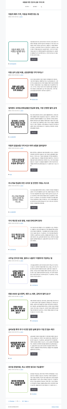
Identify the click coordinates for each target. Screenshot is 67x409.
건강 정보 (27, 6)
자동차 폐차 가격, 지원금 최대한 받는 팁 (23, 14)
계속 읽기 (34, 59)
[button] (41, 7)
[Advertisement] (33, 29)
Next (26, 401)
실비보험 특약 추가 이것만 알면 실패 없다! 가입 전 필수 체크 (31, 329)
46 (23, 401)
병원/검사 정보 (35, 99)
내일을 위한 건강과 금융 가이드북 (33, 2)
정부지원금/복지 (13, 63)
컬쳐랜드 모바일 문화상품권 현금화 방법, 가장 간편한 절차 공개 (32, 108)
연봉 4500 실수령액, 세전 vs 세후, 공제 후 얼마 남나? (29, 294)
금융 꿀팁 (35, 6)
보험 (11, 174)
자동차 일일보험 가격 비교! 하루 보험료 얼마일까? (27, 146)
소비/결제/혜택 (13, 137)
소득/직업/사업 (13, 249)
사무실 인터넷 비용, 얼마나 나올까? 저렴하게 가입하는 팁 (30, 258)
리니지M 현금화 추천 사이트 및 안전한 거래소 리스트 (28, 183)
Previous (11, 401)
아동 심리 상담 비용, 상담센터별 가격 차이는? (25, 72)
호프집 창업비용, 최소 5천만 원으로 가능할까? (26, 367)
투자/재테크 (34, 394)
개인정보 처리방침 (55, 406)
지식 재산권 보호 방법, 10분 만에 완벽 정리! (25, 221)
